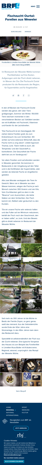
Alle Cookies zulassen (14, 461)
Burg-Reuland (16, 31)
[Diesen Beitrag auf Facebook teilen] (23, 95)
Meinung (25, 410)
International (12, 415)
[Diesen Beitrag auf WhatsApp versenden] (28, 95)
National (10, 413)
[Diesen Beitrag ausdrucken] (18, 95)
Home (8, 407)
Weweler (28, 31)
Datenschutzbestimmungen (12, 455)
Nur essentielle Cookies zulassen (14, 458)
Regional (10, 410)
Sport (24, 407)
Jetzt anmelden (21, 428)
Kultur (25, 413)
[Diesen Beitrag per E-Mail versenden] (13, 95)
